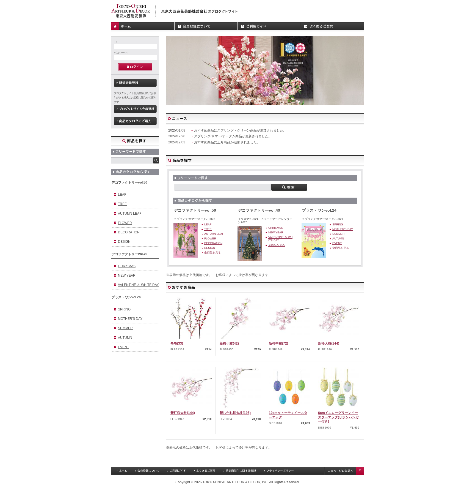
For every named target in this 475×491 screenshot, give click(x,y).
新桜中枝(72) (278, 343)
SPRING (124, 309)
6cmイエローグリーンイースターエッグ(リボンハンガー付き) (338, 417)
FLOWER (125, 223)
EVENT (123, 347)
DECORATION (129, 232)
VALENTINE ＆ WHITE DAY (138, 285)
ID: (115, 41)
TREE (122, 204)
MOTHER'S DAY (130, 319)
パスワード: (121, 52)
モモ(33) (176, 343)
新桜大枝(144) (328, 343)
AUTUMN (125, 338)
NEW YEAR (127, 275)
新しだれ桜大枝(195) (235, 413)
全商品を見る (212, 252)
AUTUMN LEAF (129, 214)
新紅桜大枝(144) (182, 413)
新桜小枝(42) (229, 343)
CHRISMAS (127, 266)
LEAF (122, 195)
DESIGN (124, 242)
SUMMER (125, 328)
